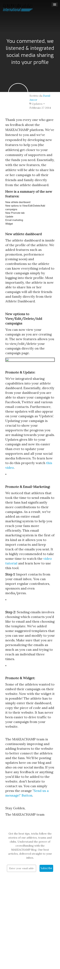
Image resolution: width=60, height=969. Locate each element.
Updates (36, 103)
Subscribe (46, 868)
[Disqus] (30, 925)
